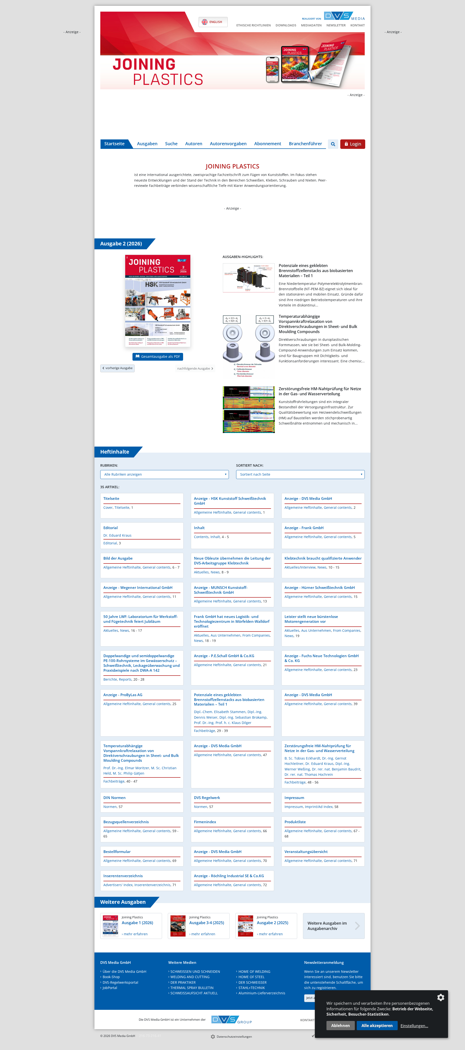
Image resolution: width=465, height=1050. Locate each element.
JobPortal (110, 987)
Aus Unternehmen (225, 635)
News (215, 572)
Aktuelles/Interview (300, 567)
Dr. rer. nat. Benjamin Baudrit (336, 769)
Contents (201, 536)
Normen (110, 806)
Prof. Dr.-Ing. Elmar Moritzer (126, 768)
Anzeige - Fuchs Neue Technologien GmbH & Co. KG (322, 658)
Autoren (193, 143)
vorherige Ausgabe (118, 368)
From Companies (256, 635)
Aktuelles (201, 572)
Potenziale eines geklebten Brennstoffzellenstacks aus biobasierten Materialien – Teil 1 (316, 271)
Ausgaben (147, 143)
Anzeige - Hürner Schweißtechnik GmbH (320, 587)
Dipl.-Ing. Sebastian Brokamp (243, 717)
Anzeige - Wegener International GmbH (137, 587)
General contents (247, 512)
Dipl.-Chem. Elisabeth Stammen (220, 711)
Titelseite (111, 498)
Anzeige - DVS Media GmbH (308, 498)
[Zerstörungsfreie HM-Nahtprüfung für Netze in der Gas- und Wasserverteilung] (249, 410)
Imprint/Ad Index (319, 806)
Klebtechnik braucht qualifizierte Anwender (323, 558)
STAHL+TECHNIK (252, 987)
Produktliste (295, 821)
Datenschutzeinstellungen (234, 1037)
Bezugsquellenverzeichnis (126, 821)
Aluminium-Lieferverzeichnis (262, 993)
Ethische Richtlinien (253, 25)
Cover (108, 507)
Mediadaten (311, 25)
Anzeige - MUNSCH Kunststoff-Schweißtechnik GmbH (221, 590)
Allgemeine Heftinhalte (212, 512)
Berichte (110, 679)
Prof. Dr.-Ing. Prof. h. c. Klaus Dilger (222, 722)
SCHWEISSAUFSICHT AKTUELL (194, 993)
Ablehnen (340, 1025)
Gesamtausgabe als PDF (160, 356)
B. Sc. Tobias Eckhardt (302, 758)
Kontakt (357, 25)
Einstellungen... (414, 1025)
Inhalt (199, 527)
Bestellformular (117, 851)
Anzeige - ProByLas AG (122, 694)
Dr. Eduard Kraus (117, 535)
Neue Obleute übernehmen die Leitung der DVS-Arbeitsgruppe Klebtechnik (232, 560)
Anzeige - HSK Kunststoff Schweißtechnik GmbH (230, 501)
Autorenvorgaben (228, 143)
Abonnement (267, 143)
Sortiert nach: (250, 465)
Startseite (114, 143)
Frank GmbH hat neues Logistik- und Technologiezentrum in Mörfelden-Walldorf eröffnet (231, 621)
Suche (171, 143)
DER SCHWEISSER (253, 982)
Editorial (110, 527)
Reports (125, 679)
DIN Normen (114, 797)
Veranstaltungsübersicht (306, 851)
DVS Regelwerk (207, 797)
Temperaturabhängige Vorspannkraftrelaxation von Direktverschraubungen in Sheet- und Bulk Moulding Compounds (318, 324)
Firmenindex (205, 821)
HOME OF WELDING (254, 971)
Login (355, 144)
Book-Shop (111, 976)
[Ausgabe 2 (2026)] (158, 302)
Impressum (294, 797)
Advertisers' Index (117, 885)
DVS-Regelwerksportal (120, 982)
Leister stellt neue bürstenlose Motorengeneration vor (311, 619)
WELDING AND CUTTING (189, 976)
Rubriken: (109, 465)
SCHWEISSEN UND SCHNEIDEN (195, 971)
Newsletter (336, 25)
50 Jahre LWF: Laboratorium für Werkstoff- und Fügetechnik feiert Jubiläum (140, 619)
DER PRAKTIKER (183, 982)
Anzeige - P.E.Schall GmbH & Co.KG (224, 655)
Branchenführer (305, 143)
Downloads (286, 25)
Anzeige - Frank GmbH (304, 527)
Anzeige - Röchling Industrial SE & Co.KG (229, 875)
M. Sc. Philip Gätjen (128, 773)
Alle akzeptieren (377, 1025)
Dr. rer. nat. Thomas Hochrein (309, 774)
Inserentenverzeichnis (123, 875)
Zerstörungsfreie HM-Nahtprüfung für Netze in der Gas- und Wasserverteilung (320, 391)
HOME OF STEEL (251, 976)
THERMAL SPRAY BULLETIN (192, 987)
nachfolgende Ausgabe (194, 368)
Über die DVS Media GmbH (124, 971)
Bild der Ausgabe (118, 558)
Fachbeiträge (204, 730)
